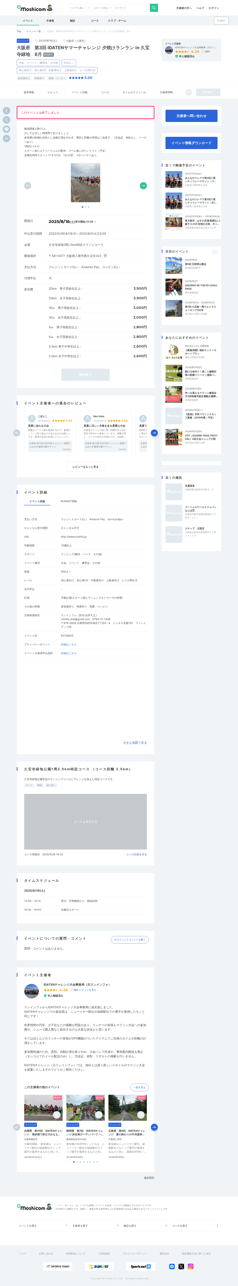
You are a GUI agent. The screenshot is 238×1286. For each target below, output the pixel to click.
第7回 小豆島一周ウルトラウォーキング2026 (200, 308)
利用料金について (75, 1253)
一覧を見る (140, 1087)
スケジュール (134, 92)
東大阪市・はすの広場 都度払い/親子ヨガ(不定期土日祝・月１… (202, 222)
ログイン (214, 7)
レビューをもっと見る (86, 466)
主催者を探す (80, 1225)
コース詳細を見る (136, 854)
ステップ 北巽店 (194, 528)
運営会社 (164, 1253)
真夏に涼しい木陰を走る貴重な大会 (104, 425)
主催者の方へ (184, 7)
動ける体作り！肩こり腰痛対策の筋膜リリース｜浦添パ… (200, 373)
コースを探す (180, 1225)
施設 (72, 20)
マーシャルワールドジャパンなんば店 (200, 509)
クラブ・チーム (117, 20)
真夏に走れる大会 (38, 425)
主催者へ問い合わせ (191, 116)
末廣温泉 (190, 485)
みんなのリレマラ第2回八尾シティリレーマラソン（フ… (200, 179)
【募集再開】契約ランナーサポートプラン (200, 352)
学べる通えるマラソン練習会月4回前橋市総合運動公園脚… (201, 394)
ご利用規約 (104, 1253)
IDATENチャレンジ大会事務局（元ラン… (195, 47)
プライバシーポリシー (135, 1253)
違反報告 (149, 1177)
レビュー (53, 92)
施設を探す (129, 1225)
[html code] (6, 138)
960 (207, 51)
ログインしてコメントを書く (130, 939)
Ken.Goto (98, 416)
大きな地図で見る (135, 742)
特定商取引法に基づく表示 (196, 1253)
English (221, 20)
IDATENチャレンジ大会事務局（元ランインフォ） (77, 984)
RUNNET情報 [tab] (69, 501)
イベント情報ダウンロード (191, 143)
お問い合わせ (46, 1253)
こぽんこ (42, 416)
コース (95, 20)
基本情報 (29, 92)
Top (19, 31)
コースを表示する (85, 822)
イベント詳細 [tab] (37, 501)
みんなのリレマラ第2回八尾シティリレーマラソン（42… (201, 201)
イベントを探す (28, 1225)
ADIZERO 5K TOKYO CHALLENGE (201, 287)
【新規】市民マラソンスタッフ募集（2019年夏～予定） (200, 416)
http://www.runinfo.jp (74, 536)
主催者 (50, 20)
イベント (28, 20)
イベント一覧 (33, 31)
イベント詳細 (79, 92)
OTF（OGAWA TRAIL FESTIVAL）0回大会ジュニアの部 (201, 437)
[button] (82, 207)
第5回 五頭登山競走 (195, 264)
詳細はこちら (69, 644)
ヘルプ (200, 7)
